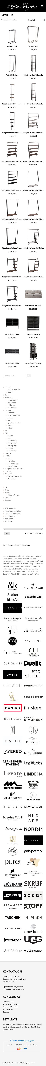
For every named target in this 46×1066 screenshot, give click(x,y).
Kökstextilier (12, 443)
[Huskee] (33, 711)
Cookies (8, 500)
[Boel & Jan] (12, 611)
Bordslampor (12, 400)
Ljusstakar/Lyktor (14, 423)
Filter (6, 533)
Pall (14, 569)
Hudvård (11, 392)
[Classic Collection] (12, 656)
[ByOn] (12, 644)
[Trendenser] (12, 943)
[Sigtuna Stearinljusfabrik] (33, 877)
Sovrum (8, 471)
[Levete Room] (12, 777)
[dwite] (12, 678)
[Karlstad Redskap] (12, 733)
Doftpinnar (32, 559)
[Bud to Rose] (12, 633)
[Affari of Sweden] (33, 589)
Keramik (6, 564)
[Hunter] (12, 711)
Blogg (7, 490)
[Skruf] (33, 888)
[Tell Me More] (33, 921)
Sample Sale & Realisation (15, 468)
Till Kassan (9, 519)
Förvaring (11, 461)
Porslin (10, 448)
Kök (6, 433)
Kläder (12, 564)
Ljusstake (16, 566)
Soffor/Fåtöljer (13, 463)
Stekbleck (25, 571)
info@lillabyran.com (15, 987)
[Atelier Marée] (12, 600)
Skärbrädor (12, 451)
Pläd (18, 569)
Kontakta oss (10, 516)
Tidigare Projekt (13, 495)
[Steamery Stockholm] (12, 910)
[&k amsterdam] (12, 589)
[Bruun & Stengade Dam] (12, 622)
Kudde (17, 564)
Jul (6, 430)
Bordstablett (17, 559)
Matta (5, 569)
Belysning (8, 397)
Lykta (22, 566)
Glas (9, 438)
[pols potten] (33, 855)
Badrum (8, 387)
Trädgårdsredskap (15, 476)
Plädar (10, 428)
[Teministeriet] (12, 932)
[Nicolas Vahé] (12, 821)
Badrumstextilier (14, 390)
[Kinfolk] (12, 744)
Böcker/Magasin (14, 415)
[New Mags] (12, 810)
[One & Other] (33, 844)
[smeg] (12, 899)
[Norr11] (33, 832)
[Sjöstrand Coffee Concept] (12, 888)
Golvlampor (12, 402)
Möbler (7, 456)
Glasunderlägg (19, 561)
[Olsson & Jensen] (12, 844)
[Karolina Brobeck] (33, 733)
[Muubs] (33, 799)
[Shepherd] (12, 877)
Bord (9, 458)
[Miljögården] (33, 788)
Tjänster (8, 492)
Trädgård (8, 474)
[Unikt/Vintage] (12, 954)
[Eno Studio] (33, 678)
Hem (6, 487)
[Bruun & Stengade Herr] (33, 622)
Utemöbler (11, 479)
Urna (34, 574)
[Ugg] (33, 943)
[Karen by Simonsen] (33, 722)
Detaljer (8, 410)
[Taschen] (12, 921)
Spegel (18, 571)
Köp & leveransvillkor (13, 511)
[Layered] (12, 755)
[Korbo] (33, 744)
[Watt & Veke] (33, 954)
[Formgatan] (33, 689)
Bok (40, 556)
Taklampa (6, 574)
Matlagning (12, 446)
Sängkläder (33, 571)
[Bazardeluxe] (33, 600)
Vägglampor (12, 407)
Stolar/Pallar (12, 466)
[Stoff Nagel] (33, 910)
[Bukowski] (33, 633)
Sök (29, 376)
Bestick (10, 435)
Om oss (8, 497)
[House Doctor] (33, 700)
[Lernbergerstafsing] (12, 766)
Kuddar (10, 418)
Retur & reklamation (12, 513)
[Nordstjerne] (12, 832)
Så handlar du (10, 508)
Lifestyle (8, 453)
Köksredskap (13, 441)
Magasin (28, 566)
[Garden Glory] (12, 700)
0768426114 (20, 989)
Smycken (6, 571)
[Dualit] (33, 667)
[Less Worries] (33, 766)
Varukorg (8, 521)
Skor (36, 569)
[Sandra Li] (33, 866)
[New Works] (33, 810)
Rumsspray (30, 569)
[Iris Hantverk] (12, 722)
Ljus (9, 420)
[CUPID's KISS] (12, 667)
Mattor (10, 425)
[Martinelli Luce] (12, 788)
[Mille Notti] (12, 799)
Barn (7, 395)
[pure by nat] (12, 866)
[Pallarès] (12, 855)
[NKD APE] (33, 821)
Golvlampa (30, 561)
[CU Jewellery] (33, 656)
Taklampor (12, 405)
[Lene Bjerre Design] (33, 755)
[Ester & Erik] (12, 689)
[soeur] (33, 899)
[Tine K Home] (33, 932)
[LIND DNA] (33, 777)
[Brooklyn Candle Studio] (33, 611)
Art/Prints (11, 413)
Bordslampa (7, 559)
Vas (37, 574)
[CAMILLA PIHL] (33, 644)
